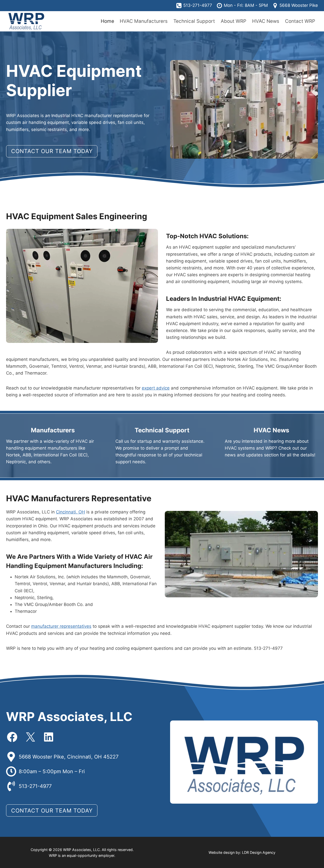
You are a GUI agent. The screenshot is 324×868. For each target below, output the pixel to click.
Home (107, 21)
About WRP (233, 21)
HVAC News (265, 21)
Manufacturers (53, 430)
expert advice (156, 388)
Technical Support (194, 21)
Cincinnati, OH (70, 511)
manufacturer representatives (61, 626)
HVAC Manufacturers (144, 21)
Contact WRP (300, 21)
